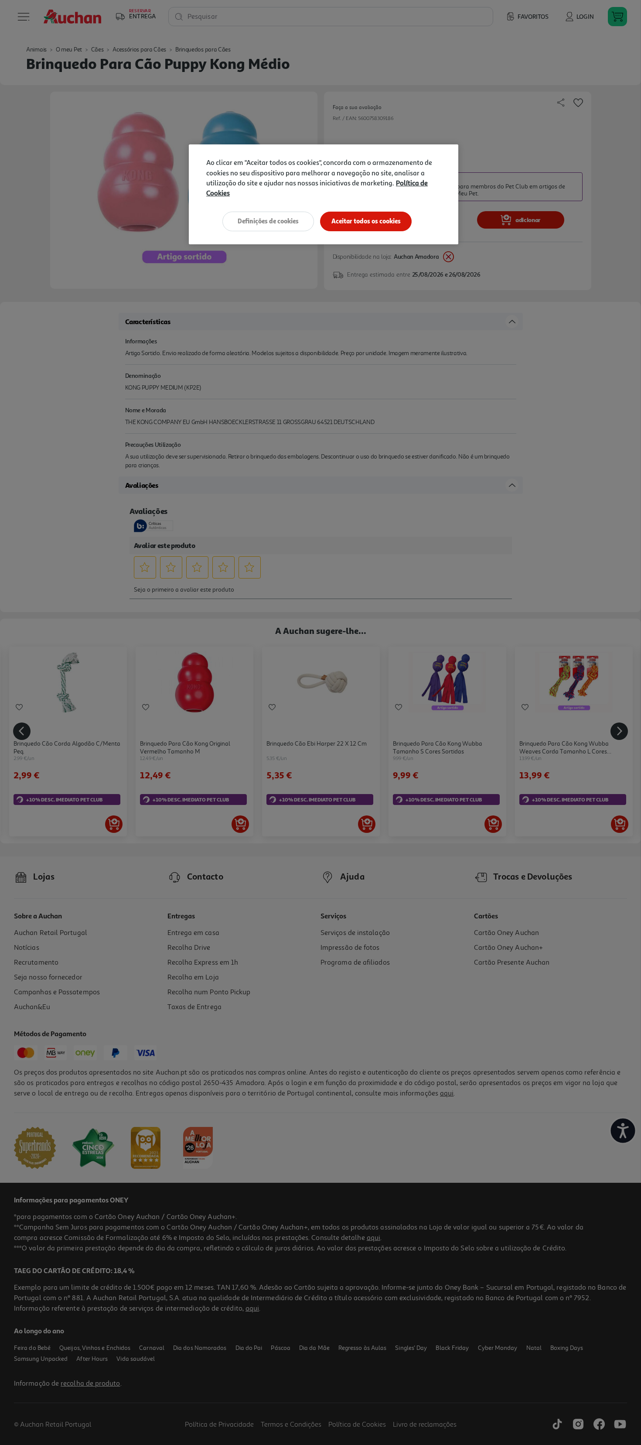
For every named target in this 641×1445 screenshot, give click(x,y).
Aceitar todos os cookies (366, 221)
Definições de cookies (268, 221)
